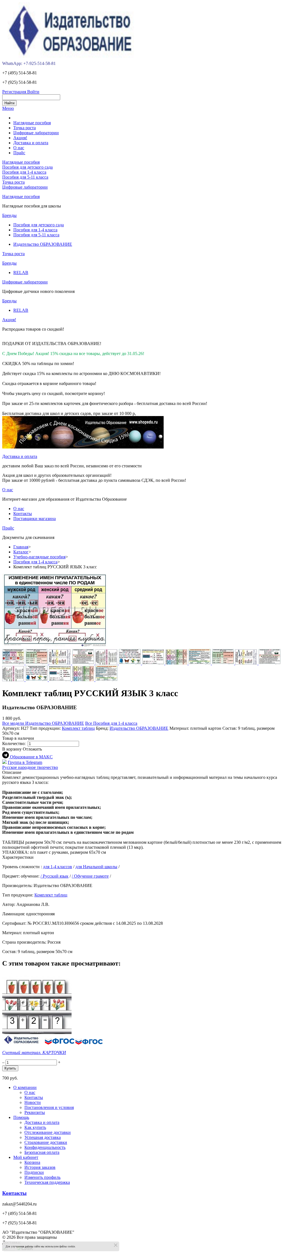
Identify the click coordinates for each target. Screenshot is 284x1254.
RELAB (20, 272)
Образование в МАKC (31, 756)
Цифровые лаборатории (25, 187)
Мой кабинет (25, 1157)
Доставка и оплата (19, 456)
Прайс (8, 528)
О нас (7, 489)
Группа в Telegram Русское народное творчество (30, 765)
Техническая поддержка (47, 1182)
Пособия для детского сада (27, 167)
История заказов (39, 1167)
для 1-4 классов (57, 866)
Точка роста (13, 182)
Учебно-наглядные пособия (39, 556)
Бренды (9, 215)
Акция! (9, 319)
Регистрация (14, 91)
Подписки (34, 1172)
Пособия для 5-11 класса (25, 177)
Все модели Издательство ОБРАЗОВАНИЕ (43, 723)
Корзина (32, 1162)
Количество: (15, 743)
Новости (32, 1102)
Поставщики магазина (34, 518)
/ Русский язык (54, 876)
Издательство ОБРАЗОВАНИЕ (42, 244)
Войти (33, 91)
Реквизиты (34, 1112)
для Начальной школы (96, 866)
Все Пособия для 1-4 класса (111, 723)
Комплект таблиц (78, 728)
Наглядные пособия (21, 162)
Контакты (22, 513)
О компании (25, 1087)
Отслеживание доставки (47, 1132)
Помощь (21, 1117)
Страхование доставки (45, 1142)
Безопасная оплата (41, 1152)
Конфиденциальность (44, 1147)
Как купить (35, 1127)
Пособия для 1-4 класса (24, 172)
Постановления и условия (49, 1107)
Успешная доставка (42, 1137)
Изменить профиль (42, 1177)
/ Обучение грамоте (90, 876)
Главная (20, 546)
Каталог (21, 551)
